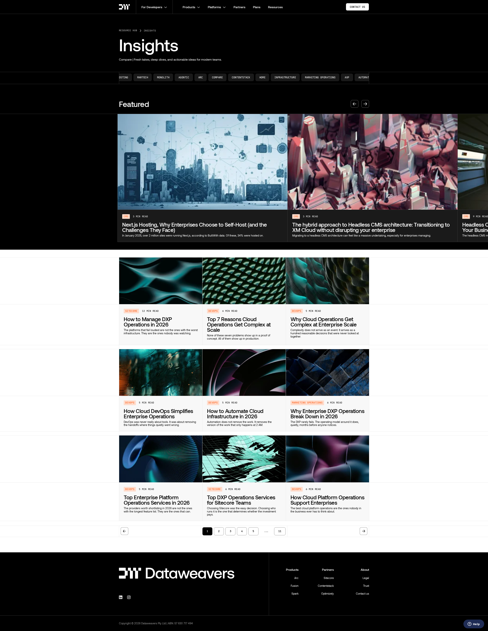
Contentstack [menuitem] (326, 585)
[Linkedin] (121, 597)
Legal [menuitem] (366, 578)
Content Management (352, 77)
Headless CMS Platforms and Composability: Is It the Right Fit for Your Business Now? (366, 227)
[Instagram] (129, 597)
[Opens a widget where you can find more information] (473, 624)
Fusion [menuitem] (295, 585)
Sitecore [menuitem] (329, 578)
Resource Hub (128, 30)
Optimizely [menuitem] (327, 593)
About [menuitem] (365, 569)
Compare (149, 77)
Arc (132, 77)
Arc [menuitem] (296, 578)
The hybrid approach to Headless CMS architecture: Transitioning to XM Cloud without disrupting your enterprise (201, 227)
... (266, 531)
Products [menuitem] (292, 569)
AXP (278, 77)
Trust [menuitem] (366, 585)
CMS (126, 216)
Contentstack (172, 77)
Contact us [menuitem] (362, 593)
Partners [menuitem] (328, 569)
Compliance (322, 77)
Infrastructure (216, 77)
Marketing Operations (252, 77)
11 (279, 531)
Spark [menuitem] (295, 593)
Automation (297, 77)
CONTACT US (357, 7)
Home (194, 77)
